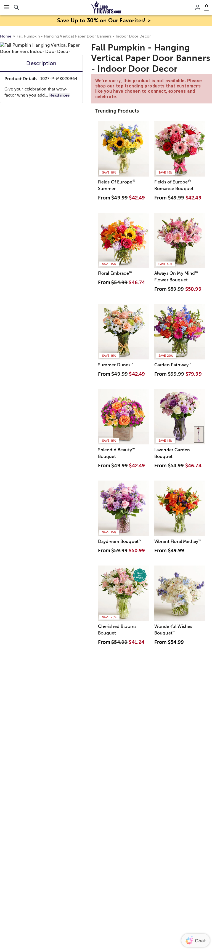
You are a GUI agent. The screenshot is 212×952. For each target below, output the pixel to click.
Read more (59, 95)
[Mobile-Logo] (106, 7)
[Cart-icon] (206, 7)
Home (6, 36)
